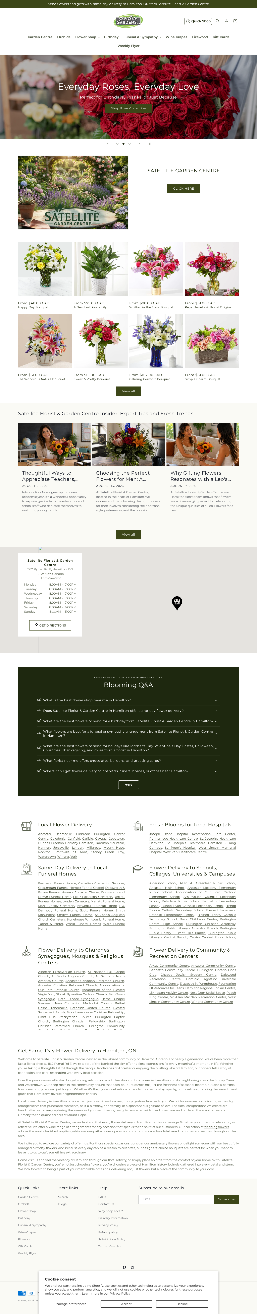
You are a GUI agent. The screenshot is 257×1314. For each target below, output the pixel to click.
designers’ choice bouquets (163, 1148)
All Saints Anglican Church (72, 976)
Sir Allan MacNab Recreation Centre (198, 997)
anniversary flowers (164, 1143)
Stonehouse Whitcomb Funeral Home (95, 919)
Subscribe (226, 1199)
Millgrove (93, 847)
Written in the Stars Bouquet (151, 307)
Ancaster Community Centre (213, 965)
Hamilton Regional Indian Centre (210, 988)
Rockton (44, 852)
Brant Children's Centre (198, 919)
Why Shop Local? (110, 1211)
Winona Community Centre (212, 1002)
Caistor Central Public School (212, 937)
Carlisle (87, 838)
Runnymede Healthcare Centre (173, 838)
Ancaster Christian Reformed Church (67, 985)
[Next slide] (139, 143)
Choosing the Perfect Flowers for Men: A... (123, 476)
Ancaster (44, 834)
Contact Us (106, 1204)
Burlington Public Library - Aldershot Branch (183, 928)
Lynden (77, 847)
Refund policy (108, 1232)
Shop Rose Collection (128, 108)
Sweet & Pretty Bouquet (92, 379)
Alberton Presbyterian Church (61, 972)
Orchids (23, 1204)
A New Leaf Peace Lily (90, 307)
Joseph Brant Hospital (168, 834)
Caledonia (57, 838)
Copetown (116, 838)
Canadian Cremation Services (101, 883)
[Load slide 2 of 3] (123, 144)
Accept (126, 1304)
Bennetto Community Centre (172, 970)
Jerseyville (61, 847)
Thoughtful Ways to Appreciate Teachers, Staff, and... (48, 476)
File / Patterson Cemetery (93, 897)
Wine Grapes (27, 1232)
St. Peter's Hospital (180, 847)
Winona (63, 856)
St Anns (80, 852)
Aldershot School (162, 883)
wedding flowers (216, 1127)
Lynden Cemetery (75, 901)
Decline (182, 1304)
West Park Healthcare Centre (185, 852)
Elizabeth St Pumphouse (198, 984)
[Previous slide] (107, 143)
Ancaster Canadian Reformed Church (94, 981)
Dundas (44, 843)
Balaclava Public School (181, 901)
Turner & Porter (50, 924)
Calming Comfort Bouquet (149, 379)
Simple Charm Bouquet (203, 379)
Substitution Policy (111, 1239)
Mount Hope (114, 847)
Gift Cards (25, 1246)
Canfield (74, 838)
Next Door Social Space (207, 993)
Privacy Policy (120, 1293)
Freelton (57, 843)
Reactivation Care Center (213, 834)
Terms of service (109, 1246)
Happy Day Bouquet (33, 307)
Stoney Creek (102, 852)
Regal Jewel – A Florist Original (209, 307)
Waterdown (47, 856)
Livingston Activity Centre (168, 993)
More (128, 784)
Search (63, 1197)
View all (128, 391)
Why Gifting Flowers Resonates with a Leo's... (200, 476)
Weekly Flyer (27, 1253)
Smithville (62, 852)
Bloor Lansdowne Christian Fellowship (95, 1012)
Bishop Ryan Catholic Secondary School (192, 906)
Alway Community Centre (169, 965)
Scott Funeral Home (96, 910)
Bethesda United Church (90, 1008)
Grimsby (71, 843)
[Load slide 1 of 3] (117, 144)
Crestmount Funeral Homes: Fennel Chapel (71, 888)
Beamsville (64, 834)
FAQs (102, 1197)
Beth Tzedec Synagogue (78, 999)
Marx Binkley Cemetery (56, 906)
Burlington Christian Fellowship (79, 1021)
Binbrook (83, 834)
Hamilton (86, 843)
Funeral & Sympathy (32, 1225)
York (73, 856)
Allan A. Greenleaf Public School (207, 883)
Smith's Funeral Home (74, 915)
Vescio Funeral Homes (83, 924)
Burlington (102, 834)
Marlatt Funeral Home (107, 901)
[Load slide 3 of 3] (129, 144)
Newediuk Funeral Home (97, 906)
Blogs (62, 1204)
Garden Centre (28, 1197)
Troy (121, 852)
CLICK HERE (183, 188)
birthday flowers (45, 1148)
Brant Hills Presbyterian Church (65, 1017)
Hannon (44, 847)
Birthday (24, 1218)
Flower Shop (27, 1211)
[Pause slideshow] (149, 143)
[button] (87, 37)
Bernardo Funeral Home (57, 883)
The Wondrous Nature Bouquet (41, 379)
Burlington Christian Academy (210, 924)
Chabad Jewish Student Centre (188, 974)
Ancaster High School (167, 888)
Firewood (24, 1239)
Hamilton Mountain (109, 843)
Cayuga (101, 838)
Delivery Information (113, 1218)
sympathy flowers (100, 1131)
